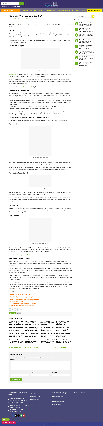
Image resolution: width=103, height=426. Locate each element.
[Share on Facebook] (10, 309)
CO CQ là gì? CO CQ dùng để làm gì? (20, 295)
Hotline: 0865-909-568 (9, 422)
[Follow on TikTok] (16, 415)
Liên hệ (84, 10)
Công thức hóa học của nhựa (61, 347)
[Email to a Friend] (15, 309)
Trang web (54, 372)
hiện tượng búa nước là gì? (23, 255)
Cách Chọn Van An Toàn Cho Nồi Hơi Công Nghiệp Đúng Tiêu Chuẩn (85, 64)
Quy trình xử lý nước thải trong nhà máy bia (22, 297)
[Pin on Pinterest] (18, 309)
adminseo (23, 19)
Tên (11, 372)
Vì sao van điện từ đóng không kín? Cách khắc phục (24, 299)
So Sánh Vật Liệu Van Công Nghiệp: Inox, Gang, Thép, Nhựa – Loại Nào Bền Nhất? (86, 24)
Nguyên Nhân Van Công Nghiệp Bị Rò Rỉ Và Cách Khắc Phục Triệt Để (85, 41)
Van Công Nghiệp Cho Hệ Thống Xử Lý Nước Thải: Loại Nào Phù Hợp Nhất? (86, 52)
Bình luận (13, 359)
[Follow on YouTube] (24, 415)
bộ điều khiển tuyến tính (27, 87)
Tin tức (77, 10)
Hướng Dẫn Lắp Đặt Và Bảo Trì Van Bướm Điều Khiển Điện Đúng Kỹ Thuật (86, 47)
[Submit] (21, 3)
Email (32, 372)
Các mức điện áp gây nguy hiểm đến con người (23, 303)
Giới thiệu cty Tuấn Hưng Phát (47, 10)
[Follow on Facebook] (13, 415)
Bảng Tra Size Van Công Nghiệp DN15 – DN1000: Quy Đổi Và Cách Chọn (86, 58)
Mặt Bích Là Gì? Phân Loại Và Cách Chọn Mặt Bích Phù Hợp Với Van (86, 35)
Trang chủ (25, 10)
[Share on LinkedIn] (20, 309)
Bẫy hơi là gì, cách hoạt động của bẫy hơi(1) (22, 305)
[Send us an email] (18, 415)
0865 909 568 (14, 7)
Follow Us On (29, 19)
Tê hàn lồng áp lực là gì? (17, 301)
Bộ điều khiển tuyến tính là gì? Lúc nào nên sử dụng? (25, 347)
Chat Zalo (5, 419)
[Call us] (21, 415)
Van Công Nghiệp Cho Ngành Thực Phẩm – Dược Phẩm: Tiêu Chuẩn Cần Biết (86, 30)
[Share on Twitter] (12, 309)
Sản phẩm (33, 10)
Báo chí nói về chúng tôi (65, 10)
